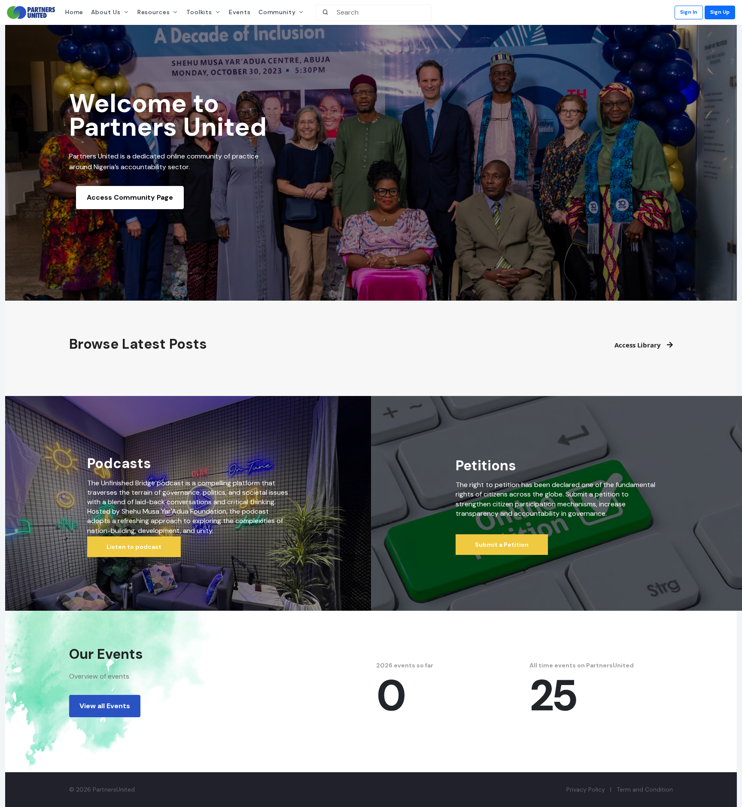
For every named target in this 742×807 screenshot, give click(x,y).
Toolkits (199, 12)
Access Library (638, 345)
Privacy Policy (585, 789)
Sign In (688, 12)
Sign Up (720, 12)
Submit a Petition (502, 544)
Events (240, 12)
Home (74, 12)
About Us (106, 12)
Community (277, 12)
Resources (153, 12)
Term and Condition (645, 789)
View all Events (104, 705)
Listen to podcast (133, 547)
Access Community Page (130, 197)
